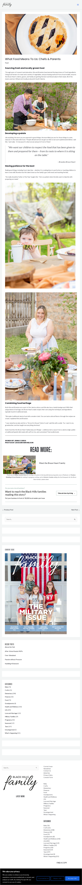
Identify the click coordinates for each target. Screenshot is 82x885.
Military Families (10, 716)
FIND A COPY (62, 863)
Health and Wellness (11, 707)
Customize (42, 878)
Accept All (72, 878)
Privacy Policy (48, 775)
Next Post (75, 510)
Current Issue (48, 766)
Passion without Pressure (13, 659)
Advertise (47, 773)
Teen (6, 726)
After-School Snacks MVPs (14, 651)
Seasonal (8, 723)
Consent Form (48, 777)
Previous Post (7, 510)
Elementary (8, 693)
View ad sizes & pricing (66, 493)
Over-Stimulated (10, 655)
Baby (6, 687)
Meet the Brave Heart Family (52, 463)
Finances (8, 697)
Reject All (58, 878)
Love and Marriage (11, 713)
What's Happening (11, 733)
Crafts (7, 690)
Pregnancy (8, 720)
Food (6, 63)
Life (6, 710)
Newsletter (47, 769)
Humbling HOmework (12, 664)
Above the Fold (10, 647)
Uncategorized (9, 730)
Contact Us (47, 771)
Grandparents (9, 703)
